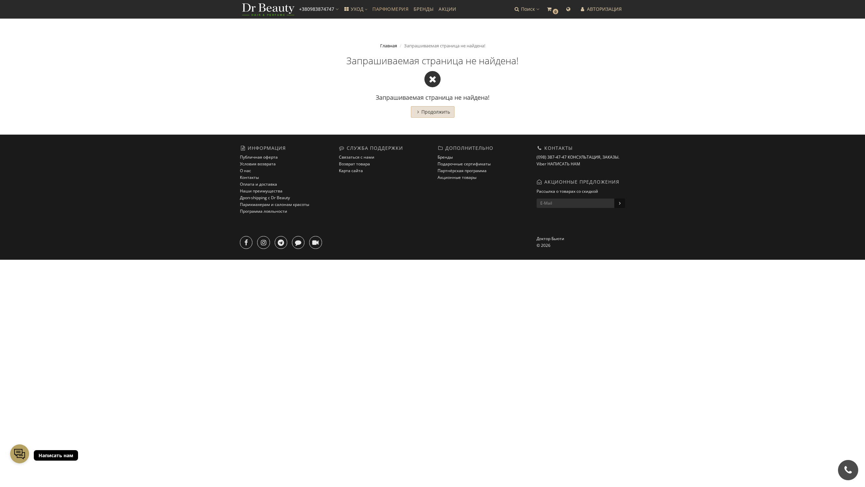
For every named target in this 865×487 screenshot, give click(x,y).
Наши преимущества (261, 191)
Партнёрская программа (462, 170)
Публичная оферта (259, 157)
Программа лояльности (263, 211)
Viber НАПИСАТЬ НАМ (558, 164)
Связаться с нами (356, 157)
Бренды (445, 157)
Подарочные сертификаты (464, 164)
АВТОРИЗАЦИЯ (604, 9)
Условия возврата (258, 164)
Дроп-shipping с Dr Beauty (265, 198)
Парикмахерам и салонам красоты (274, 204)
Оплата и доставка (258, 184)
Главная (388, 46)
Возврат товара (354, 164)
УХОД (357, 9)
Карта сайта (351, 170)
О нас (245, 170)
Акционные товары (457, 177)
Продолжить (435, 112)
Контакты (249, 177)
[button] (526, 9)
